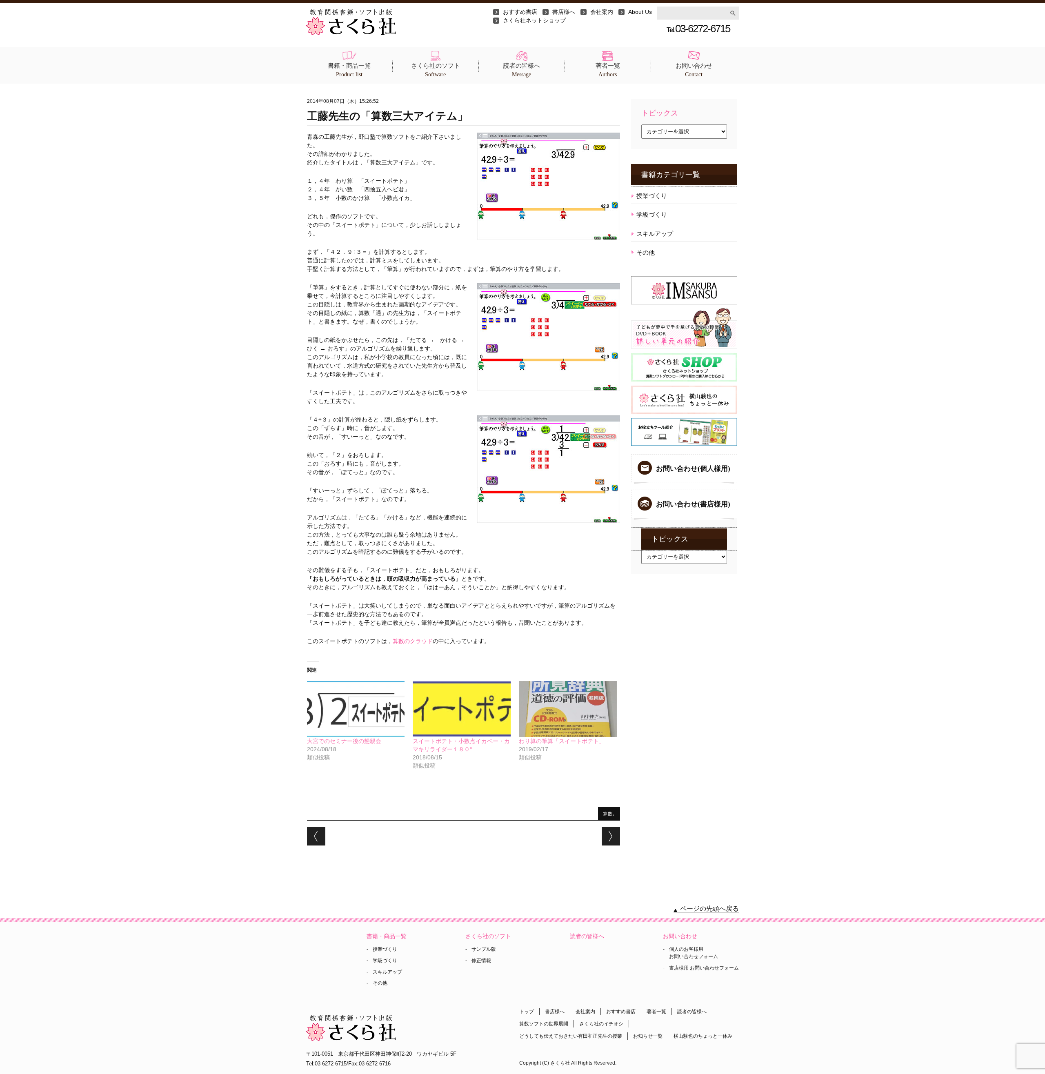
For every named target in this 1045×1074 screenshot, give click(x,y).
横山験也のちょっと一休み (703, 1036)
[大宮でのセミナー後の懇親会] (356, 709)
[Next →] (611, 836)
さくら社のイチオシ (601, 1024)
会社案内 (601, 12)
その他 (645, 252)
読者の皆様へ (521, 70)
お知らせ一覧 (648, 1036)
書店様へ (563, 12)
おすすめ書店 (520, 12)
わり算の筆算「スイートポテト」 (562, 741)
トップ (526, 1011)
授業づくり (651, 195)
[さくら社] (351, 13)
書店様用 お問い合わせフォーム (704, 968)
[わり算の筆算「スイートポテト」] (568, 709)
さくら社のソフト (435, 70)
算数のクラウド (413, 641)
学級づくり (651, 214)
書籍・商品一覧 (349, 70)
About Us (640, 12)
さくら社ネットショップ (534, 20)
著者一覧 (608, 70)
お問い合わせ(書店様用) (693, 504)
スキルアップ (654, 233)
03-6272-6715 (698, 28)
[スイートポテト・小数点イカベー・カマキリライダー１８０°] (462, 709)
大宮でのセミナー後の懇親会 (344, 741)
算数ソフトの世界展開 (543, 1024)
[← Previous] (316, 836)
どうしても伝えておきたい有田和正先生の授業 (570, 1036)
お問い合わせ (694, 70)
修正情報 (481, 960)
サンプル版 (483, 949)
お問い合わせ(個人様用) (693, 469)
